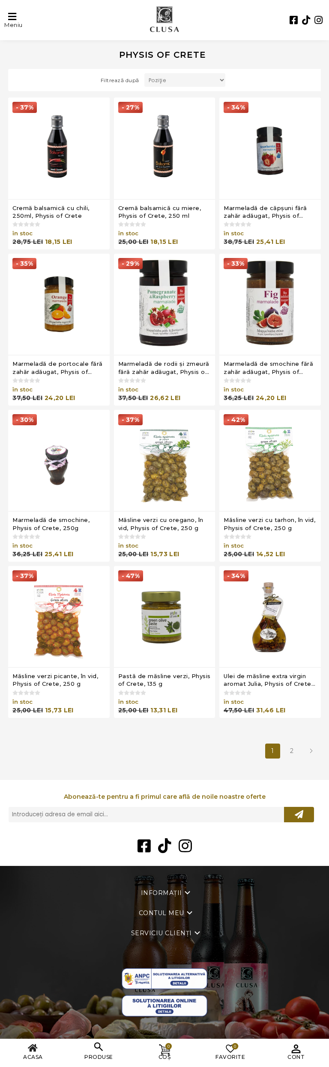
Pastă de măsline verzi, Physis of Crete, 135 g (164, 680)
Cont (296, 1057)
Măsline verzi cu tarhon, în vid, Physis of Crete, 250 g (269, 523)
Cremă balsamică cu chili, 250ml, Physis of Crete (51, 212)
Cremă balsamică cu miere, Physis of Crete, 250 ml (159, 212)
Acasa (33, 1057)
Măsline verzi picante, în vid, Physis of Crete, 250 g (55, 680)
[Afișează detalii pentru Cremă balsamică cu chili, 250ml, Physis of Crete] (58, 148)
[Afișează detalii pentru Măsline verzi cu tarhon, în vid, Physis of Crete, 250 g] (270, 460)
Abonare (299, 814)
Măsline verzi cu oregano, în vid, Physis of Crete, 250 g (160, 523)
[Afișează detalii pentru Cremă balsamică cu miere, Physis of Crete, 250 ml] (164, 148)
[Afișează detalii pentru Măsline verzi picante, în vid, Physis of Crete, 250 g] (58, 616)
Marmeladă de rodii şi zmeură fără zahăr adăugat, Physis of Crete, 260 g (163, 367)
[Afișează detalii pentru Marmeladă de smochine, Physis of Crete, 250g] (58, 460)
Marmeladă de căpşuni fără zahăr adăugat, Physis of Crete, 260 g (265, 212)
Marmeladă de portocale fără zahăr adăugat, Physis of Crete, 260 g (57, 367)
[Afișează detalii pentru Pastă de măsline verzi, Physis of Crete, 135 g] (164, 616)
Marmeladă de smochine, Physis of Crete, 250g (51, 523)
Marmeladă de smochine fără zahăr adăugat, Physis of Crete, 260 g (268, 367)
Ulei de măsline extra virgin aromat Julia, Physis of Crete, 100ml (268, 680)
